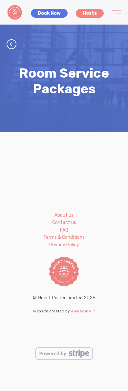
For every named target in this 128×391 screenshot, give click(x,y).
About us (64, 215)
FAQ (64, 230)
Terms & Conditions (64, 237)
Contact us (64, 222)
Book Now (49, 13)
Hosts (90, 13)
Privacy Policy (64, 245)
